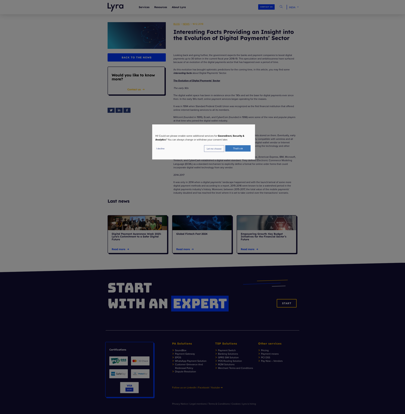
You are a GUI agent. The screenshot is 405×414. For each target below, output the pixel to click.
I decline (160, 148)
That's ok (238, 148)
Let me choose (214, 148)
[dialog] (203, 141)
